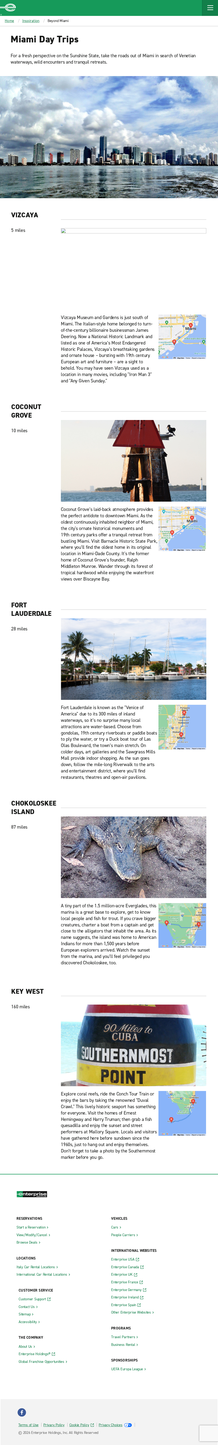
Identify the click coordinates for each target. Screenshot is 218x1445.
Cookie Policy (79, 1425)
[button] (210, 8)
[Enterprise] (8, 8)
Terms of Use (28, 1425)
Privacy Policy (54, 1425)
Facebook (22, 1412)
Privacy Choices (110, 1425)
